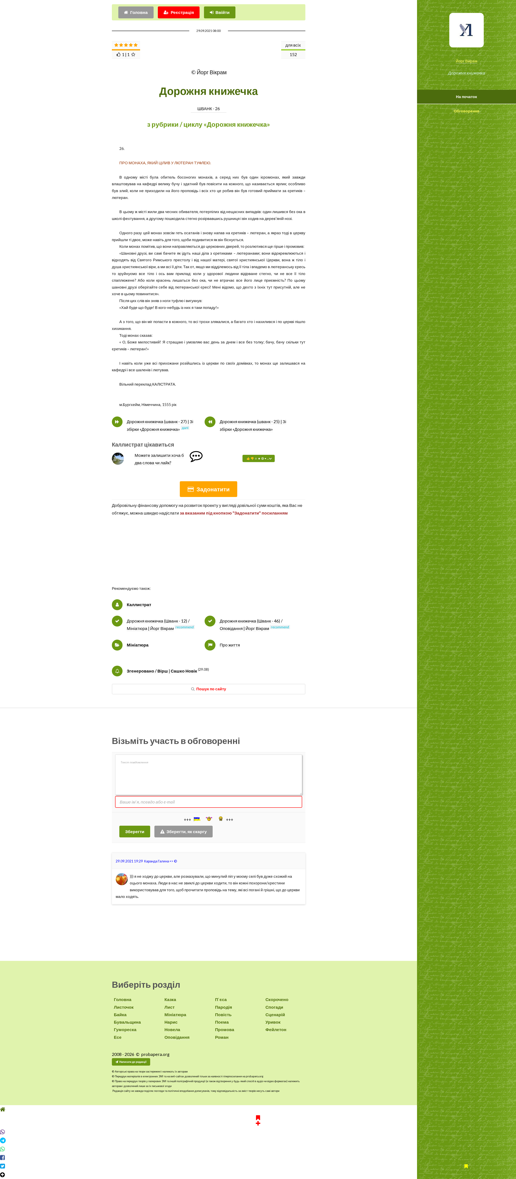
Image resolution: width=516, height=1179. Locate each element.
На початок (466, 96)
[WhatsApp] (258, 1149)
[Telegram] (258, 1140)
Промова (224, 1029)
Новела (172, 1029)
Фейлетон (275, 1029)
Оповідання (176, 1037)
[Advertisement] (208, 557)
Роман (222, 1037)
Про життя (230, 645)
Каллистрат (139, 604)
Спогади (274, 1007)
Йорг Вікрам (466, 61)
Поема (222, 1022)
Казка (170, 999)
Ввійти (222, 12)
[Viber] (258, 1132)
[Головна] (258, 1109)
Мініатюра (138, 645)
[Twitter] (258, 1166)
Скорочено (276, 999)
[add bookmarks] (258, 1120)
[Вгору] (258, 1175)
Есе (118, 1037)
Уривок (273, 1022)
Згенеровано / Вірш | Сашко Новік (162, 671)
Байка (120, 1014)
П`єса (221, 999)
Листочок (124, 1007)
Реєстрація (182, 12)
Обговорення (466, 111)
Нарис (171, 1022)
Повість (223, 1014)
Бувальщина (127, 1022)
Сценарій (275, 1014)
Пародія (223, 1007)
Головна (139, 12)
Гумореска (125, 1029)
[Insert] (196, 819)
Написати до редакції (133, 1061)
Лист (169, 1007)
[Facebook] (258, 1157)
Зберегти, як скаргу (186, 831)
